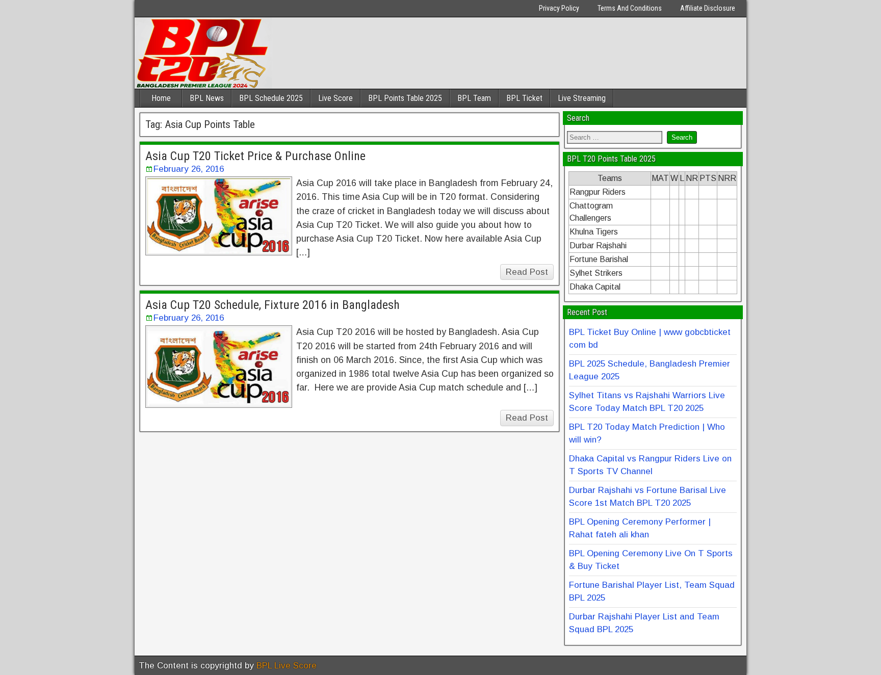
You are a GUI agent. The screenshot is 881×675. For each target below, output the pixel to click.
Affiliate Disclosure (707, 8)
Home (161, 98)
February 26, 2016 (188, 169)
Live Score (335, 98)
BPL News (207, 98)
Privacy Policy (559, 8)
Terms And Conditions (630, 8)
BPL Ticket (524, 98)
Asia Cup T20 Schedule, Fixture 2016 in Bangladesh (272, 305)
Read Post (527, 272)
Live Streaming (582, 98)
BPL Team (474, 98)
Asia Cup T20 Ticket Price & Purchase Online (255, 156)
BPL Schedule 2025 (271, 98)
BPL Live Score (286, 665)
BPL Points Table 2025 (405, 98)
